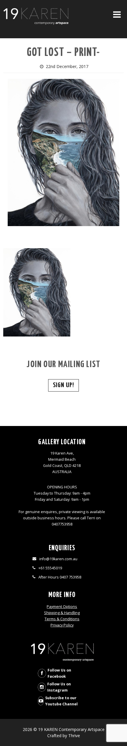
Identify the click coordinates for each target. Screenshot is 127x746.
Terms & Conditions (62, 618)
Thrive (74, 735)
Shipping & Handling (62, 612)
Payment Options (62, 606)
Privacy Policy (62, 625)
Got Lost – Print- (63, 52)
